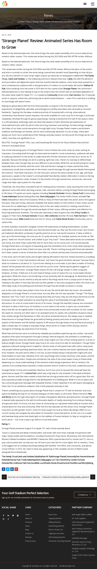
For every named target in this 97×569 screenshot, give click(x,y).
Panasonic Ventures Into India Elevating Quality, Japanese (65, 477)
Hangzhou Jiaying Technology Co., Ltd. (83, 549)
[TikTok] (8, 519)
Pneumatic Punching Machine (59, 541)
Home (22, 22)
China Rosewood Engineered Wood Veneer (83, 523)
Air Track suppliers (79, 518)
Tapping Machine (55, 518)
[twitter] (13, 515)
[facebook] (3, 515)
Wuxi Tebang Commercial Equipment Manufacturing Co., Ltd (83, 531)
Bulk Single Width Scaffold (82, 514)
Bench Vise (52, 514)
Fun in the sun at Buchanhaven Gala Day (24, 477)
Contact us (83, 494)
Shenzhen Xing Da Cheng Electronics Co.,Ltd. (81, 543)
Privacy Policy (30, 541)
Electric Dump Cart (55, 529)
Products (28, 522)
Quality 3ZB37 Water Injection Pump (83, 556)
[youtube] (18, 515)
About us (28, 518)
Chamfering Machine (56, 526)
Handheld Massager (79, 538)
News (28, 22)
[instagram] (3, 519)
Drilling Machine (54, 522)
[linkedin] (8, 515)
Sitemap (28, 537)
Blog (27, 529)
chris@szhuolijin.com (67, 566)
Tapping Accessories (56, 533)
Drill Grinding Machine (56, 537)
